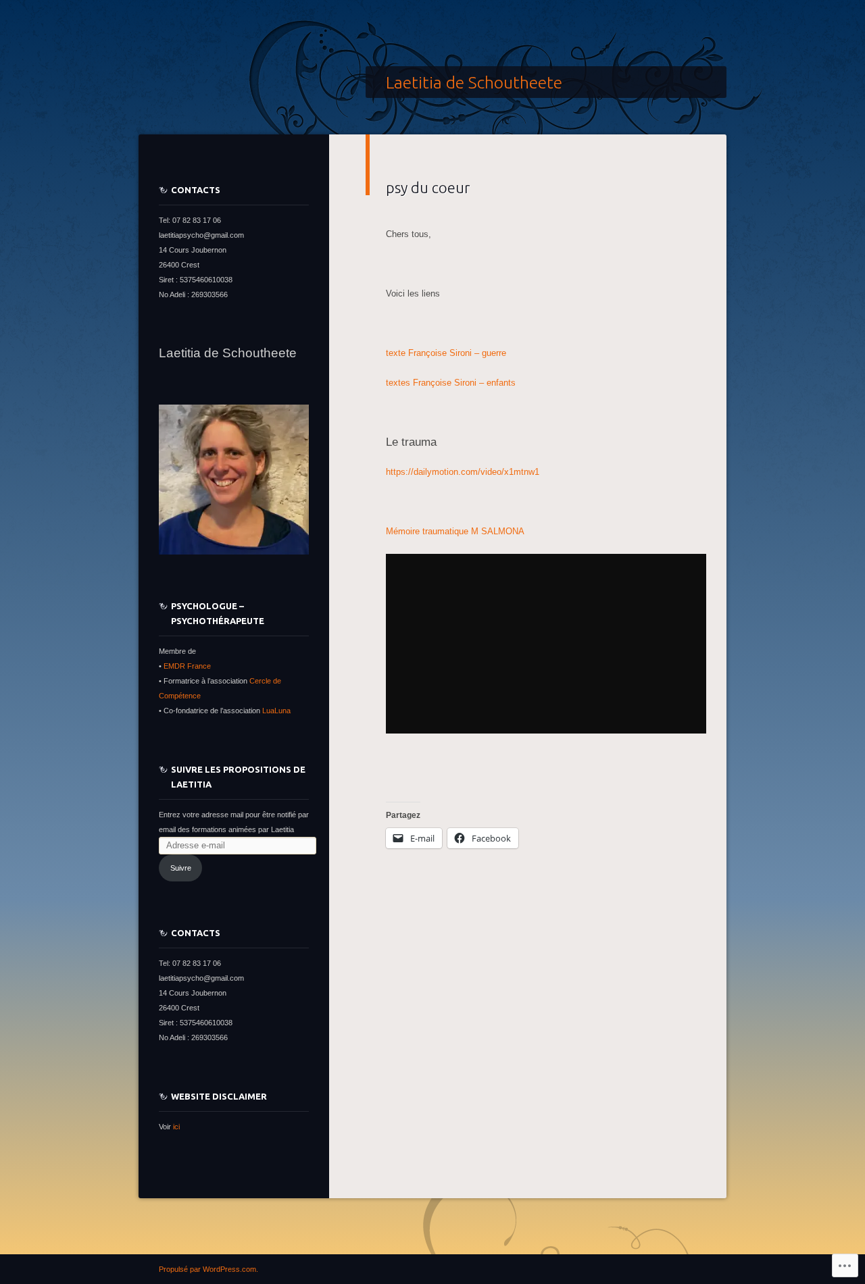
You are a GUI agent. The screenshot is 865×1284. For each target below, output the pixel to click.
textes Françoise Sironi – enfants (451, 383)
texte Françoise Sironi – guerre (446, 353)
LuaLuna (276, 711)
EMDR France (187, 666)
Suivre (180, 868)
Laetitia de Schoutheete (474, 82)
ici (175, 1127)
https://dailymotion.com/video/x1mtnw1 (462, 472)
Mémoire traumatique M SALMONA (455, 531)
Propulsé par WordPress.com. (208, 1269)
